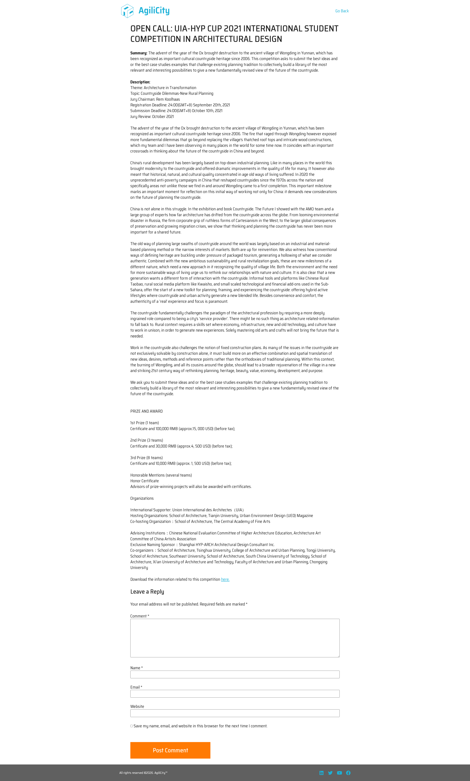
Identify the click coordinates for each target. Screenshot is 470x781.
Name (136, 668)
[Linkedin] (321, 773)
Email (136, 687)
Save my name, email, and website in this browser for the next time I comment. (200, 726)
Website (137, 707)
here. (225, 579)
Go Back (342, 11)
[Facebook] (348, 773)
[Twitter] (330, 773)
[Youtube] (339, 773)
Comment (139, 616)
